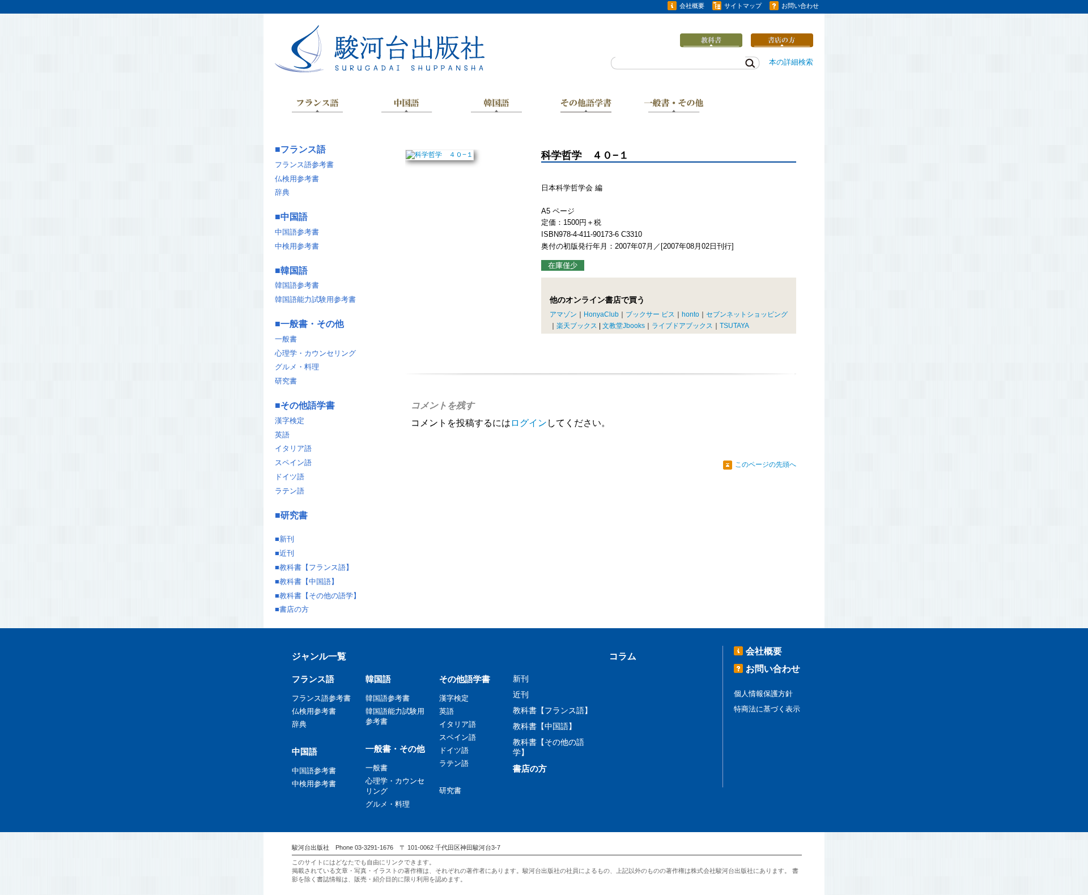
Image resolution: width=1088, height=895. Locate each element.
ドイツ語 (289, 476)
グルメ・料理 (297, 367)
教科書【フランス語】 (316, 567)
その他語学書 (585, 106)
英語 (282, 435)
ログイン (529, 423)
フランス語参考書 (304, 164)
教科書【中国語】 (308, 581)
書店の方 (294, 609)
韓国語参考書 (297, 285)
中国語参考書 (297, 232)
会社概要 (691, 5)
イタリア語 (293, 448)
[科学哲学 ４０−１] (439, 155)
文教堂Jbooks (623, 326)
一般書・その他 (675, 106)
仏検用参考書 (297, 178)
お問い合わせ (800, 5)
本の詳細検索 (791, 62)
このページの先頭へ (765, 464)
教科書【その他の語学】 (319, 595)
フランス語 (317, 106)
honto (690, 314)
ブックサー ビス (650, 314)
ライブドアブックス (682, 326)
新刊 (286, 539)
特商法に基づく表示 (767, 709)
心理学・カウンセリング (315, 353)
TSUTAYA (734, 326)
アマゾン (563, 314)
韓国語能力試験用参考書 (315, 299)
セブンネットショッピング (747, 314)
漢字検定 (289, 420)
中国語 (406, 106)
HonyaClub (601, 314)
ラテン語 (289, 491)
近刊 (286, 553)
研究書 (286, 381)
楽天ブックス (576, 326)
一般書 (286, 339)
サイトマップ (743, 5)
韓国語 (496, 106)
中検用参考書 (297, 246)
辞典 (282, 192)
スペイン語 (293, 462)
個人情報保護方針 (763, 693)
